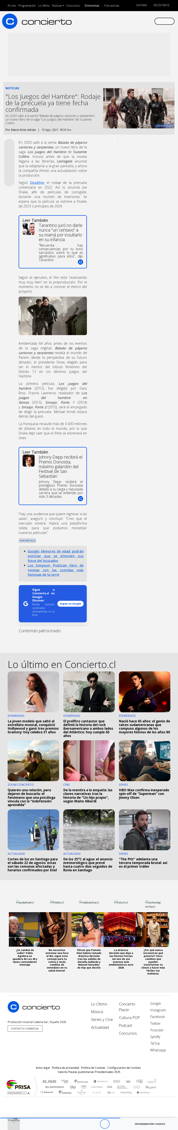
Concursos (73, 5)
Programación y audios (150, 1123)
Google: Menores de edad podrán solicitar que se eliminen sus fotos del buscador (56, 556)
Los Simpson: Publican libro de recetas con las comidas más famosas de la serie (56, 570)
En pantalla (28, 540)
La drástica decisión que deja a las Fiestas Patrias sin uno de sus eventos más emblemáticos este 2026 (121, 958)
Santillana (82, 1082)
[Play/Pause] (105, 1124)
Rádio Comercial (157, 1096)
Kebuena (152, 1087)
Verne (129, 1087)
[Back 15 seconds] (95, 1124)
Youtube (156, 1030)
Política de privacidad (65, 1068)
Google (155, 1003)
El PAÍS (49, 1082)
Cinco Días (96, 1087)
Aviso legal (43, 1068)
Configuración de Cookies (124, 1068)
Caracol (152, 1082)
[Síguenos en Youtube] (134, 21)
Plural (80, 1096)
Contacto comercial (25, 1028)
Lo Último (44, 5)
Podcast (125, 1025)
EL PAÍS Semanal (119, 1087)
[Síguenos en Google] (112, 21)
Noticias (57, 5)
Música (97, 1011)
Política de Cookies (93, 1068)
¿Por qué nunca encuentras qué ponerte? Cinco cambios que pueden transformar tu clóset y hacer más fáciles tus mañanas (153, 961)
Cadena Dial (140, 1087)
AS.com (127, 1082)
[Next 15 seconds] (114, 1124)
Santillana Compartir (100, 1082)
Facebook (157, 1016)
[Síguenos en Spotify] (140, 21)
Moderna (64, 1096)
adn (139, 1082)
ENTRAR (141, 5)
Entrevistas (92, 5)
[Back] (85, 1124)
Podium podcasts (47, 1091)
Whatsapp (157, 1050)
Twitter (155, 1023)
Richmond (47, 1096)
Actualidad (100, 1027)
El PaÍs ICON (96, 1096)
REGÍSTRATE (161, 5)
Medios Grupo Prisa (18, 1093)
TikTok (154, 1043)
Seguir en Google (70, 603)
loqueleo (125, 1096)
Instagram (157, 1010)
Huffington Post (54, 1087)
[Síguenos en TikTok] (146, 21)
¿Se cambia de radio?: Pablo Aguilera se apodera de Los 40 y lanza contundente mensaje (25, 957)
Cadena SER (116, 1082)
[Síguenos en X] (129, 21)
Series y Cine (102, 1019)
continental (109, 1087)
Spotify (154, 1036)
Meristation (141, 1096)
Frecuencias (111, 5)
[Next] (124, 1124)
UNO (73, 1087)
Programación (27, 5)
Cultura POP (129, 1017)
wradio (83, 1087)
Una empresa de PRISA (18, 1084)
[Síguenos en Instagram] (118, 21)
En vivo (12, 5)
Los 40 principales (65, 1082)
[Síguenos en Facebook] (123, 21)
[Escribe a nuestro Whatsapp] (151, 21)
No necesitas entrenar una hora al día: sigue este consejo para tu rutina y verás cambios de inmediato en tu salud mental (57, 960)
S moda (110, 1096)
